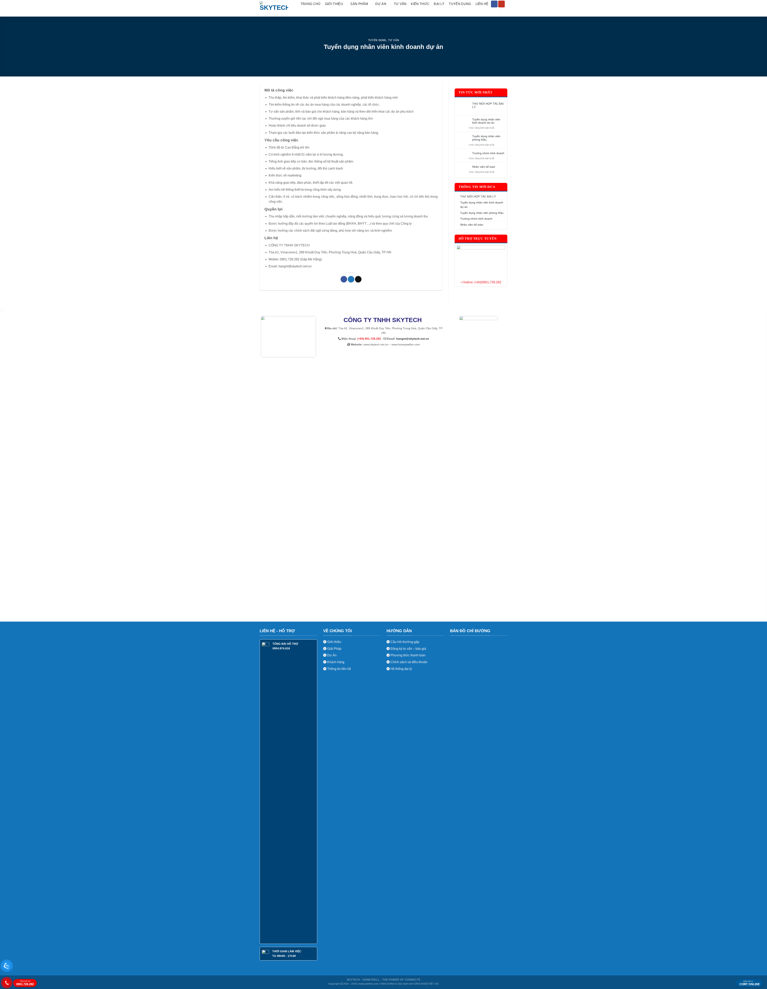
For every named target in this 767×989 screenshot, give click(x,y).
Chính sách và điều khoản (408, 662)
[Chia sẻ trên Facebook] (344, 279)
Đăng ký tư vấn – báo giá (408, 648)
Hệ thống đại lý (401, 669)
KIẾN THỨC (420, 4)
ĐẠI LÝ (439, 4)
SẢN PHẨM (359, 4)
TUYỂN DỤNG (460, 4)
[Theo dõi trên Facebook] (494, 4)
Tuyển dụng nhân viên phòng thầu (486, 138)
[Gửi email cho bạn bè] (358, 279)
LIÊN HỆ (482, 4)
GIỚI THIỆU (334, 4)
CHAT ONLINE (749, 983)
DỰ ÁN (380, 4)
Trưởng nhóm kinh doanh (488, 153)
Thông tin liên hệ (338, 669)
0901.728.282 (25, 983)
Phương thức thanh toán (407, 655)
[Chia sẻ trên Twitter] (351, 279)
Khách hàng (335, 662)
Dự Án (331, 655)
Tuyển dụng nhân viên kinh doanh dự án (486, 121)
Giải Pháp (333, 648)
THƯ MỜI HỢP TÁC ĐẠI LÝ (488, 105)
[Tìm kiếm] (505, 12)
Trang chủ (311, 4)
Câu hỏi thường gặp (404, 642)
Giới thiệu (333, 642)
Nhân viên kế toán (483, 166)
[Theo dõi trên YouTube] (501, 4)
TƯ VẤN (400, 4)
